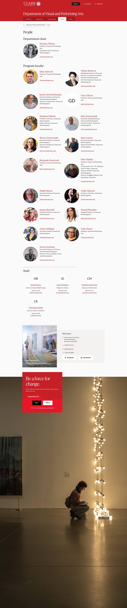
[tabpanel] (42, 405)
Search (100, 4)
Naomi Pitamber (89, 209)
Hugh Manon (46, 190)
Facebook (70, 357)
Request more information (46, 408)
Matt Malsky (87, 159)
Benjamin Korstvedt (49, 160)
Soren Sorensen (47, 246)
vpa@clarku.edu (68, 349)
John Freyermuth (89, 116)
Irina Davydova (62, 285)
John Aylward (46, 71)
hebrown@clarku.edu (36, 293)
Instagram (87, 357)
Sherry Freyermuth (49, 137)
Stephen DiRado (48, 116)
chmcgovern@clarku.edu (89, 293)
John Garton (87, 137)
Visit (36, 403)
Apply (75, 4)
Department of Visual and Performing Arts (53, 13)
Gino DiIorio (87, 95)
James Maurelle (47, 209)
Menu (89, 4)
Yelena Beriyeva (88, 70)
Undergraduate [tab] (33, 396)
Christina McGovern (89, 285)
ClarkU (23, 25)
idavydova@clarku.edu (62, 293)
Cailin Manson (88, 190)
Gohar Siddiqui (47, 228)
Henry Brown (36, 285)
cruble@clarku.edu (35, 315)
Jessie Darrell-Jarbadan (51, 94)
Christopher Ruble (36, 308)
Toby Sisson (86, 228)
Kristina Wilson (47, 43)
